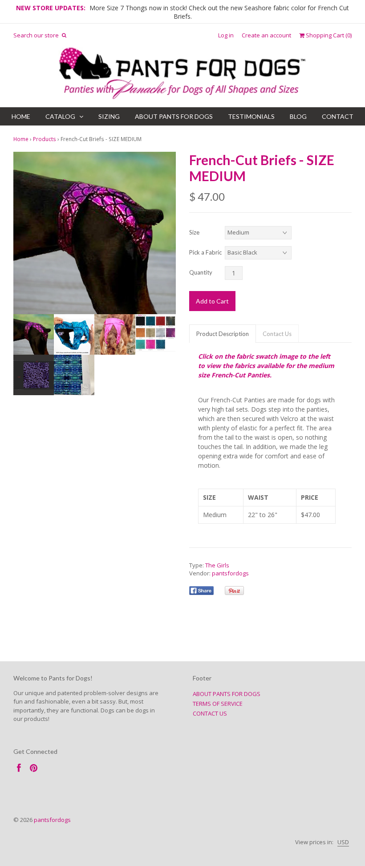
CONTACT (337, 116)
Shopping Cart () (328, 35)
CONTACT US (210, 713)
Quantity (200, 272)
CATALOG (60, 116)
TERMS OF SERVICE (218, 704)
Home (20, 138)
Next (167, 233)
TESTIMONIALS (251, 116)
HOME (21, 116)
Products (44, 138)
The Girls (217, 565)
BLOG (298, 116)
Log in (226, 35)
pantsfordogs (230, 573)
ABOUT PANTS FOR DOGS (174, 116)
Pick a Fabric (205, 252)
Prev (22, 233)
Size (194, 232)
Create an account (266, 35)
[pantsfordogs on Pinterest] (33, 767)
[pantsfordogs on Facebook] (18, 767)
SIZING (109, 116)
